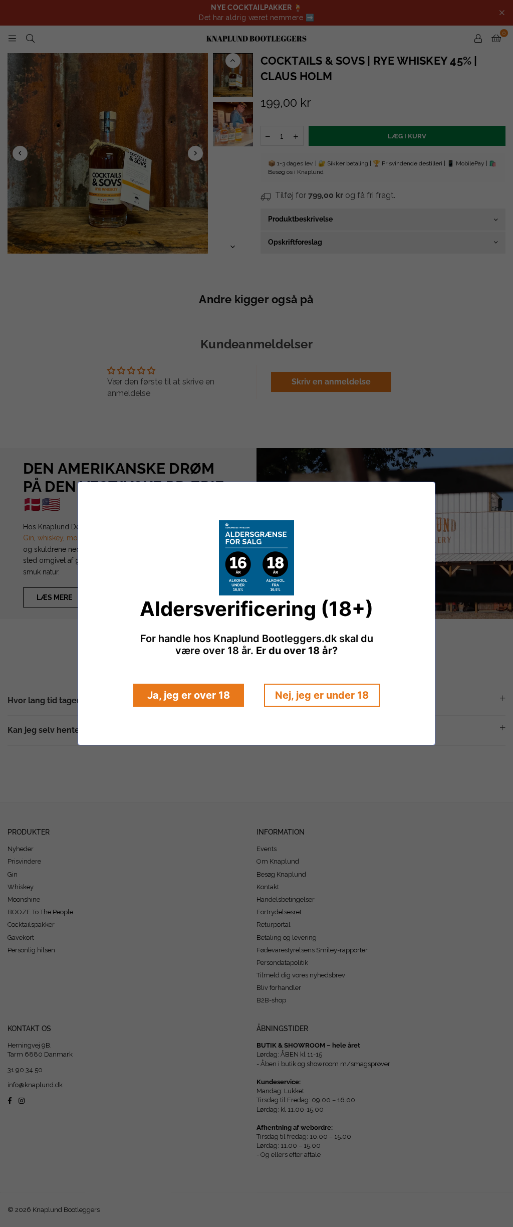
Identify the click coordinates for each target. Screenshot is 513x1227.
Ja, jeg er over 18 (188, 695)
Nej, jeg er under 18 (322, 695)
